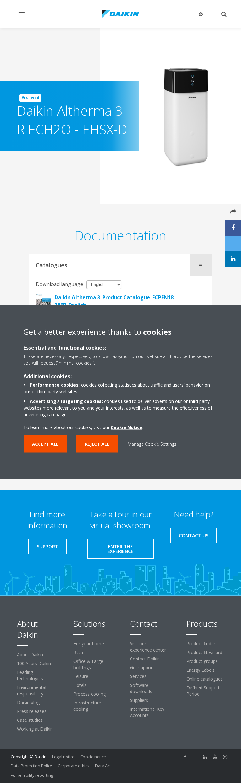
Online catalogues (204, 679)
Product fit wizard (204, 652)
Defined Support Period (203, 691)
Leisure (80, 676)
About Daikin (30, 655)
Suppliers (139, 700)
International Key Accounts (147, 712)
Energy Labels (200, 670)
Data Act (103, 766)
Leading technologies (30, 675)
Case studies (30, 720)
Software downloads (141, 688)
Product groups (202, 661)
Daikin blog (28, 702)
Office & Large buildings (88, 664)
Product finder (200, 644)
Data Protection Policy (31, 766)
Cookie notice (93, 756)
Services (138, 676)
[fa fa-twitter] (195, 757)
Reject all (97, 444)
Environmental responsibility (31, 690)
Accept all (45, 444)
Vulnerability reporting (32, 775)
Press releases (31, 711)
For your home (88, 644)
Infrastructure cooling (87, 706)
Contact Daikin (145, 659)
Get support (142, 667)
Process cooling (89, 694)
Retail (79, 652)
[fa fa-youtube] (215, 757)
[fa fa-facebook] (185, 757)
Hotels (80, 685)
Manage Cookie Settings (152, 444)
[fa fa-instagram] (225, 757)
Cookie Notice (126, 427)
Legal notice (63, 756)
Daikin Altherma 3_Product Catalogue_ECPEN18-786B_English (115, 301)
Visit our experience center (148, 647)
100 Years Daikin (34, 663)
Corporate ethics (73, 766)
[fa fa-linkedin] (205, 757)
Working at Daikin (35, 729)
